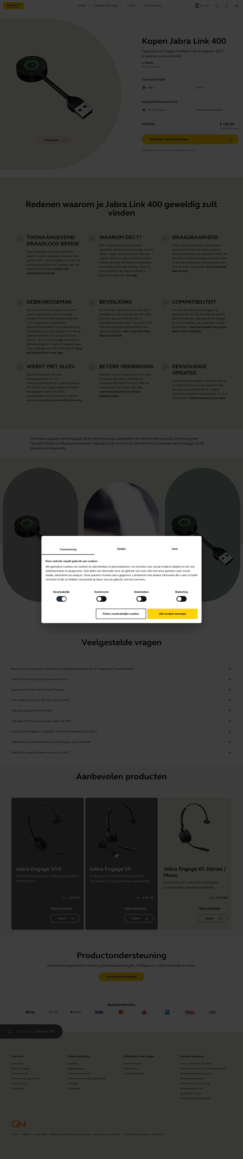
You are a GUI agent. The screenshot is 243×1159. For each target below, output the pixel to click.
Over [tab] (175, 548)
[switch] (101, 599)
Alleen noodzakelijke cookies (121, 613)
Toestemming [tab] (68, 549)
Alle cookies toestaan (172, 613)
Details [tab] (121, 548)
